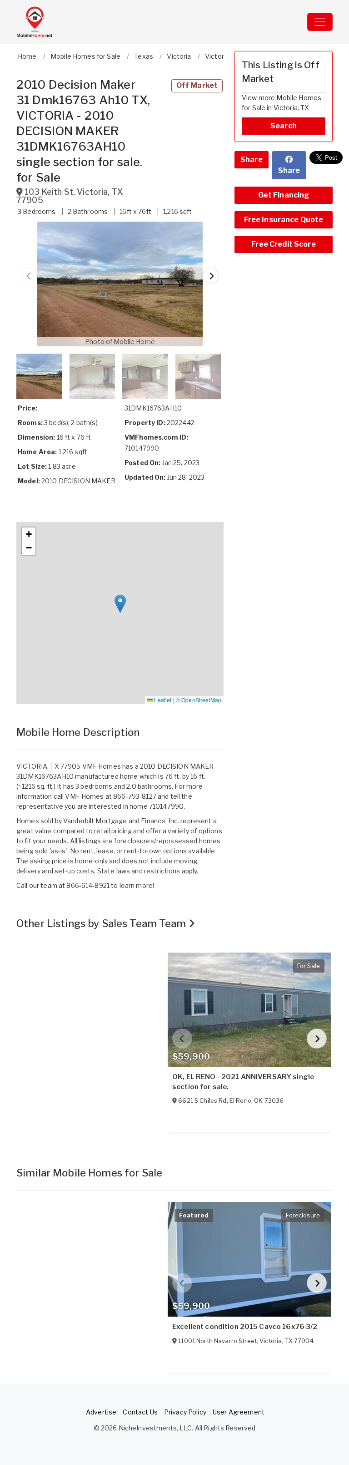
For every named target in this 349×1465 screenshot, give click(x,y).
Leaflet (162, 700)
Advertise (101, 1412)
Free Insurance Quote (284, 219)
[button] (120, 284)
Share (251, 159)
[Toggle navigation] (320, 22)
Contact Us (140, 1412)
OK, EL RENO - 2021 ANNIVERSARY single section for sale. (243, 1082)
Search (283, 126)
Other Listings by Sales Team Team (102, 923)
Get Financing (283, 195)
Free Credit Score (283, 244)
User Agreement (238, 1412)
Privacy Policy (185, 1412)
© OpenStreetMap (198, 700)
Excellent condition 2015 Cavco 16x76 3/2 (245, 1327)
